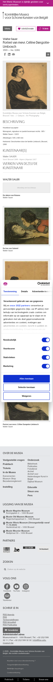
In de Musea (9, 472)
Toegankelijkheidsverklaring (18, 664)
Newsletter (13, 630)
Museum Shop (9, 478)
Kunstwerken (48, 54)
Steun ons (33, 491)
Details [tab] (24, 291)
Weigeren (26, 396)
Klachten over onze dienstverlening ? (21, 660)
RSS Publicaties (10, 624)
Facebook (7, 591)
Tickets (45, 29)
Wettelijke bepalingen (15, 668)
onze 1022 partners (20, 305)
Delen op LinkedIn (9, 54)
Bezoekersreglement (12, 481)
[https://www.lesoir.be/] (29, 547)
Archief (31, 471)
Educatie (32, 487)
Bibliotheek (32, 463)
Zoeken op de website (5, 569)
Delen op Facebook (5, 54)
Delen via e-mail (13, 54)
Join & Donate (27, 29)
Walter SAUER (20, 157)
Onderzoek (33, 460)
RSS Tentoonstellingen (11, 618)
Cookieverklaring (13, 672)
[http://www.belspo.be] (7, 550)
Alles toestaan (26, 378)
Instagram (26, 591)
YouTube (16, 591)
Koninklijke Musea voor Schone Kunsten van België (3, 12)
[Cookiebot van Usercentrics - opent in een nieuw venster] (38, 284)
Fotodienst (32, 468)
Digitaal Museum (35, 481)
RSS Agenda (8, 614)
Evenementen (9, 476)
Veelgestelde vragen (14, 460)
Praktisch (8, 464)
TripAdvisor (7, 600)
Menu (7, 29)
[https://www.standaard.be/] (44, 549)
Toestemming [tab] (10, 291)
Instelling (8, 486)
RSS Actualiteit (9, 622)
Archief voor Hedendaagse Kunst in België (38, 476)
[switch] (46, 348)
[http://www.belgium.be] (17, 550)
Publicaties (32, 466)
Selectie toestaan (26, 387)
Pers (30, 495)
